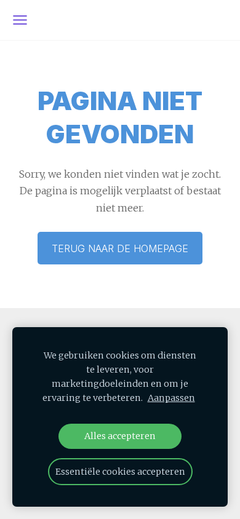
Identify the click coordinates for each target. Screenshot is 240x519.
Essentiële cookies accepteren (120, 471)
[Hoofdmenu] (20, 20)
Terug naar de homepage (120, 248)
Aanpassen (171, 397)
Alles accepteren (120, 436)
